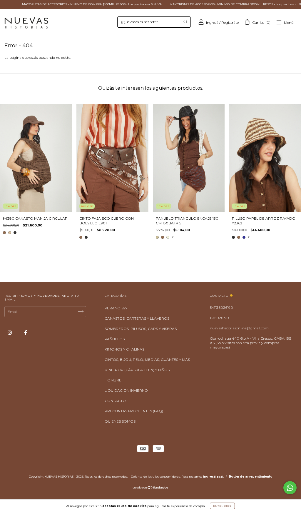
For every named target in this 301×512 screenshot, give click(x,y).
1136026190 (219, 318)
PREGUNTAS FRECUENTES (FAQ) (134, 411)
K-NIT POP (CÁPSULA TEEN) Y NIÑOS (137, 370)
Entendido (222, 505)
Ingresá (212, 22)
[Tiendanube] (150, 488)
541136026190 (221, 307)
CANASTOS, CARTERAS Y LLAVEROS (137, 318)
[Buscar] (185, 21)
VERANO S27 (116, 308)
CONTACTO (115, 400)
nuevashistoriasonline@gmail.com (239, 328)
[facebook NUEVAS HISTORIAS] (25, 333)
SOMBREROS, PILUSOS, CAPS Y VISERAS (141, 328)
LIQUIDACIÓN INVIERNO (126, 390)
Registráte (230, 22)
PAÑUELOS (115, 339)
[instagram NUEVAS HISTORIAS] (10, 333)
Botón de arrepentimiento (250, 476)
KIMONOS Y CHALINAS (124, 349)
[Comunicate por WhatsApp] (290, 487)
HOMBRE (113, 380)
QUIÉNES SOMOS (120, 421)
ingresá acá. (213, 476)
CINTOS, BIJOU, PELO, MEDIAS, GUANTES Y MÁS (147, 359)
